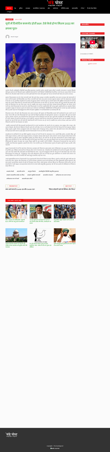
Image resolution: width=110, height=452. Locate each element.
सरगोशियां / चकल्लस (39, 8)
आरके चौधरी (11, 171)
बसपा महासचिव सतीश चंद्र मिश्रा (16, 175)
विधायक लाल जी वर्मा (13, 178)
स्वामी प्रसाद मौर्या (27, 178)
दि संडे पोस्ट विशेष (91, 8)
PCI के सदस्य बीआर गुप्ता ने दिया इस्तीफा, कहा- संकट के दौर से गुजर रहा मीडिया (40, 245)
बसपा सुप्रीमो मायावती (34, 175)
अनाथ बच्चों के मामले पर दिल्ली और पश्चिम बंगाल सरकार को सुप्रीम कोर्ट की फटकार (16, 245)
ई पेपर (82, 8)
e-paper (9, 12)
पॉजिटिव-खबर (65, 8)
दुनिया (20, 8)
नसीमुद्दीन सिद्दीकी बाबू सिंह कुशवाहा (49, 171)
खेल (49, 8)
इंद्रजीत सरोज (21, 171)
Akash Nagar (14, 37)
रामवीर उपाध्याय (48, 175)
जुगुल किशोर (32, 171)
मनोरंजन (55, 8)
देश (15, 8)
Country (9, 19)
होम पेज (9, 8)
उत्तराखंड (28, 8)
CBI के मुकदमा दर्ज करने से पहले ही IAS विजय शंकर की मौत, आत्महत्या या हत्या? (40, 221)
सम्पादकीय (75, 8)
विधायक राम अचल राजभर (64, 175)
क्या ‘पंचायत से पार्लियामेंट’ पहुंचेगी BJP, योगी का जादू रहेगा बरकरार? (15, 220)
